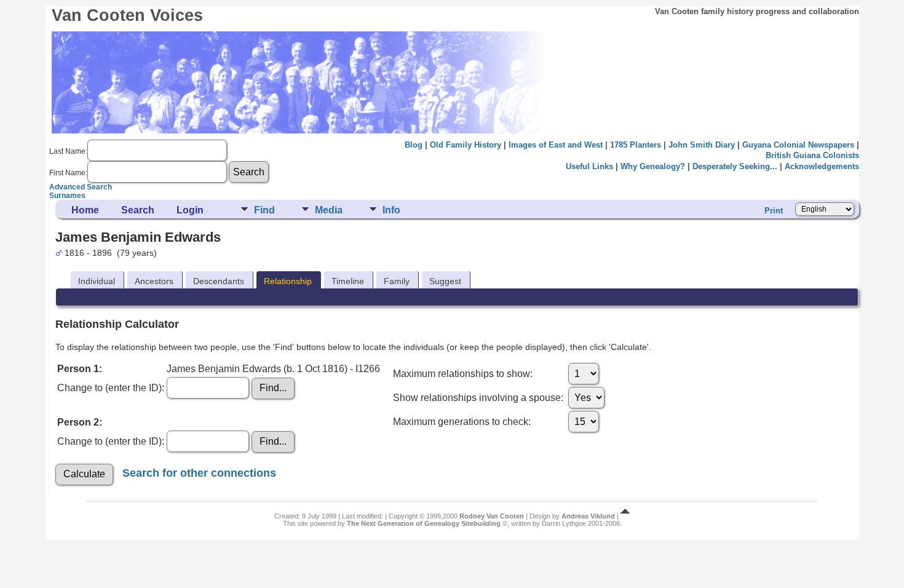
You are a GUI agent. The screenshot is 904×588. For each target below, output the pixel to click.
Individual (96, 281)
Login (190, 210)
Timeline (347, 281)
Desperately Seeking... (734, 166)
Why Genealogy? (653, 166)
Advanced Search (80, 187)
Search (137, 210)
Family (397, 281)
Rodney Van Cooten (491, 516)
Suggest (445, 281)
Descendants (218, 281)
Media (329, 210)
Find (264, 210)
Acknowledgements (822, 166)
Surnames (67, 195)
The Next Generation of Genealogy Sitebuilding (424, 523)
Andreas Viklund (588, 516)
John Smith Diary (701, 144)
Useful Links (589, 166)
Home (85, 210)
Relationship (288, 281)
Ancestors (154, 281)
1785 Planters (635, 144)
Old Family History (465, 144)
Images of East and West (556, 144)
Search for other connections (199, 472)
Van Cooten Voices (127, 15)
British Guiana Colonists (812, 155)
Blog (413, 144)
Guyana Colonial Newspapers (798, 144)
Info (391, 210)
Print (773, 210)
